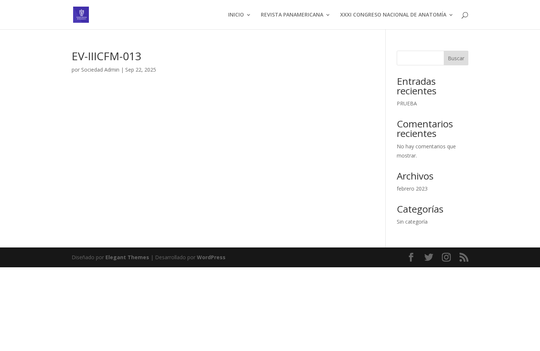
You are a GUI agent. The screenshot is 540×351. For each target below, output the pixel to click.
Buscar (456, 58)
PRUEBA (407, 103)
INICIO (236, 15)
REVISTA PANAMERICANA (292, 15)
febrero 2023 (412, 188)
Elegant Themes (127, 257)
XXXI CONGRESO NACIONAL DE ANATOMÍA (393, 15)
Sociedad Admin (100, 69)
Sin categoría (412, 221)
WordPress (211, 257)
